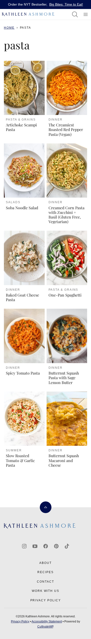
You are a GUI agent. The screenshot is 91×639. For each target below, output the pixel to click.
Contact (45, 581)
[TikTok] (67, 546)
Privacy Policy (45, 600)
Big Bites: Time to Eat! (66, 4)
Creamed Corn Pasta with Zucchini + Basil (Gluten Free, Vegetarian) (66, 214)
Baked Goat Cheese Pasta (22, 297)
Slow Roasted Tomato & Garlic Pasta (20, 460)
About (45, 563)
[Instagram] (24, 546)
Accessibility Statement (47, 621)
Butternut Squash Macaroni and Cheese (64, 460)
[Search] (75, 14)
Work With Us (45, 591)
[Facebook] (45, 546)
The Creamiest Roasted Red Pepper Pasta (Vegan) (66, 129)
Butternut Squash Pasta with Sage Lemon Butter (64, 377)
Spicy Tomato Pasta (23, 373)
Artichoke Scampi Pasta (21, 127)
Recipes (45, 572)
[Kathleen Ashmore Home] (28, 14)
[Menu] (85, 14)
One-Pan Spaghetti (65, 295)
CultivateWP (45, 626)
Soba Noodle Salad (22, 207)
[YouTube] (35, 546)
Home (9, 27)
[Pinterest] (56, 546)
